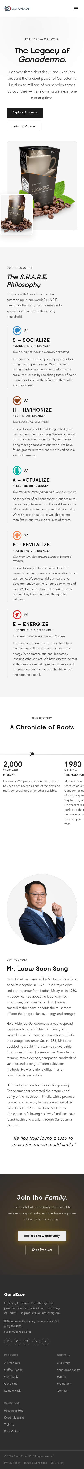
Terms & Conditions (35, 1463)
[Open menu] (76, 9)
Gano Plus (10, 1384)
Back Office (11, 1431)
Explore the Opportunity (42, 1236)
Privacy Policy (12, 1463)
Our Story (63, 1363)
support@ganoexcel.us (17, 1332)
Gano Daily (11, 1377)
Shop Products (42, 1249)
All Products (12, 1363)
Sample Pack (12, 1391)
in (36, 1341)
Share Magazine (14, 1417)
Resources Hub (14, 1410)
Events (61, 1377)
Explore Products (25, 112)
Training (9, 1424)
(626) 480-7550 (12, 1327)
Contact (62, 1391)
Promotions (64, 1384)
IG (17, 1341)
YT (26, 1341)
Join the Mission (24, 126)
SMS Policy (57, 1463)
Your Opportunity (68, 1370)
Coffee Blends (13, 1370)
